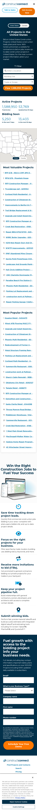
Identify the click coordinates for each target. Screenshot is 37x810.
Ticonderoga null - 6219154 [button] (17, 189)
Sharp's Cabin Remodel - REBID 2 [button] (20, 377)
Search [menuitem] (18, 768)
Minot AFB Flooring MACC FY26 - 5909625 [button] (19, 323)
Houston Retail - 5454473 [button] (16, 318)
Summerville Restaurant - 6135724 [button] (20, 420)
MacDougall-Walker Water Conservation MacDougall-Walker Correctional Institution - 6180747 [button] (20, 436)
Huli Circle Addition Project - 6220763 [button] (20, 270)
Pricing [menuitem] (19, 772)
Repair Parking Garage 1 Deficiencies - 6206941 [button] (20, 302)
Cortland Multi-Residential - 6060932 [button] (19, 194)
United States (14, 25)
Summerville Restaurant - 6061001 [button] (20, 367)
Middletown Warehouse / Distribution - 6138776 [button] (20, 415)
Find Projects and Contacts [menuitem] (18, 765)
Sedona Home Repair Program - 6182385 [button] (20, 442)
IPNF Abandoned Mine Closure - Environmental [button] (20, 254)
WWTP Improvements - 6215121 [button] (19, 248)
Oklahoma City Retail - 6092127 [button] (19, 383)
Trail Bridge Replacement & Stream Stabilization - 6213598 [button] (19, 211)
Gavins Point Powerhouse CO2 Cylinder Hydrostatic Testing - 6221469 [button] (20, 259)
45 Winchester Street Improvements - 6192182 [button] (20, 447)
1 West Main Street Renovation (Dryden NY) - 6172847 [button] (20, 431)
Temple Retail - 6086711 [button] (16, 388)
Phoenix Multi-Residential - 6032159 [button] (20, 286)
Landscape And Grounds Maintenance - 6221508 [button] (20, 264)
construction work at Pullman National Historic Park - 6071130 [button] (20, 297)
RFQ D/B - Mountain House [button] (16, 178)
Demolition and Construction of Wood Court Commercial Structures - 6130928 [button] (20, 399)
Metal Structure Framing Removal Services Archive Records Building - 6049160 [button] (19, 350)
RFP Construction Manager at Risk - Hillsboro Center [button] (20, 221)
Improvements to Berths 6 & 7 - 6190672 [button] (19, 205)
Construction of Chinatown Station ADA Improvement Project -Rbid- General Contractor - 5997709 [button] (19, 200)
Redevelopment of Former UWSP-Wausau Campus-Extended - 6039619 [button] (19, 345)
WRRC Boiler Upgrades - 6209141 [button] (20, 237)
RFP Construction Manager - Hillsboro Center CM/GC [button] (19, 184)
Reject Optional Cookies (18, 802)
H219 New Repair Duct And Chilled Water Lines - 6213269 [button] (20, 243)
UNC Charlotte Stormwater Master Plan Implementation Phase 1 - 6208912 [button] (20, 275)
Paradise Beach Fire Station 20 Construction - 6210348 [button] (20, 280)
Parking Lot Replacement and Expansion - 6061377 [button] (20, 291)
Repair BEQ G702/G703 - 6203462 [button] (20, 232)
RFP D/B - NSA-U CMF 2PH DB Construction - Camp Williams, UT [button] (19, 173)
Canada (24, 25)
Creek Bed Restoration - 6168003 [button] (19, 227)
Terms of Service (24, 736)
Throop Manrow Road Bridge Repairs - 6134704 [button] (20, 410)
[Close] (31, 776)
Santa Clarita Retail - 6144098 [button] (19, 404)
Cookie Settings (18, 807)
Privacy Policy (7, 738)
